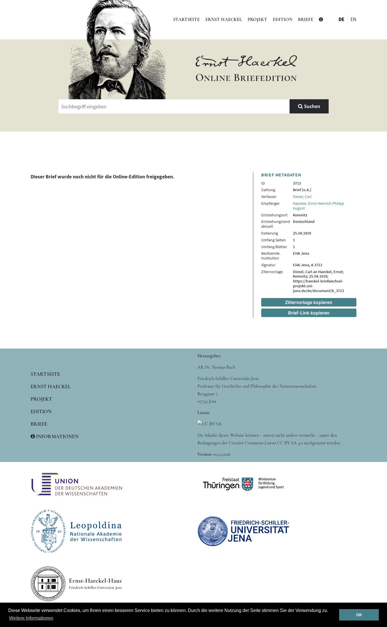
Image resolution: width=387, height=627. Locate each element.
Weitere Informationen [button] (31, 618)
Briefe (305, 19)
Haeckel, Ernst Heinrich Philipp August (318, 206)
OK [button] (359, 615)
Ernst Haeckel (223, 19)
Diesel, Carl (302, 196)
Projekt (257, 19)
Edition (282, 19)
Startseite (186, 19)
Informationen (56, 436)
